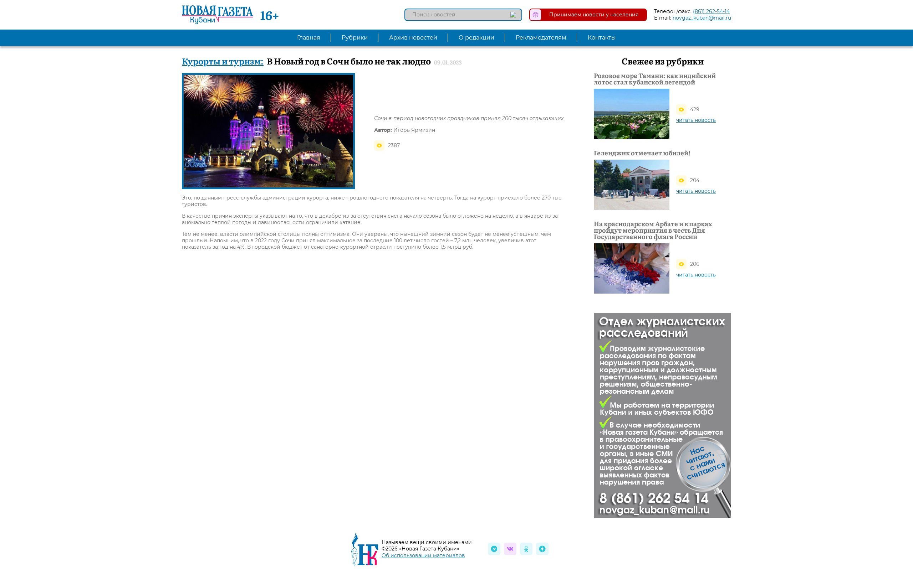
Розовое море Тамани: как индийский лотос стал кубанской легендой (655, 78)
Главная (308, 37)
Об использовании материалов (423, 555)
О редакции (476, 37)
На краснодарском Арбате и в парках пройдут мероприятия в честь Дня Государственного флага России (653, 230)
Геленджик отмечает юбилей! (642, 153)
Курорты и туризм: (223, 61)
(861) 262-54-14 (711, 11)
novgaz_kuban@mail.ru (702, 18)
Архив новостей (413, 37)
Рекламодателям (541, 37)
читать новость (696, 120)
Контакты (602, 37)
